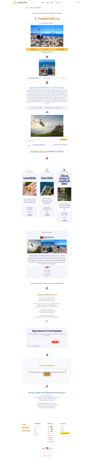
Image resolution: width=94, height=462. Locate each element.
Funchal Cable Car (38, 7)
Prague (49, 431)
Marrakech (50, 441)
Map (35, 430)
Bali (48, 433)
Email (62, 426)
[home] (20, 2)
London (49, 428)
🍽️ (30, 170)
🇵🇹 (41, 237)
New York (49, 435)
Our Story (36, 426)
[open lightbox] (29, 188)
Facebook (62, 428)
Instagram (63, 430)
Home (42, 2)
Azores (49, 437)
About (47, 2)
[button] (59, 3)
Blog (52, 2)
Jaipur (49, 439)
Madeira (31, 7)
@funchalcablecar (38, 139)
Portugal (59, 151)
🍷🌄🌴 (47, 267)
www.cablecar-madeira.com (39, 144)
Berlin (49, 426)
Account (36, 433)
